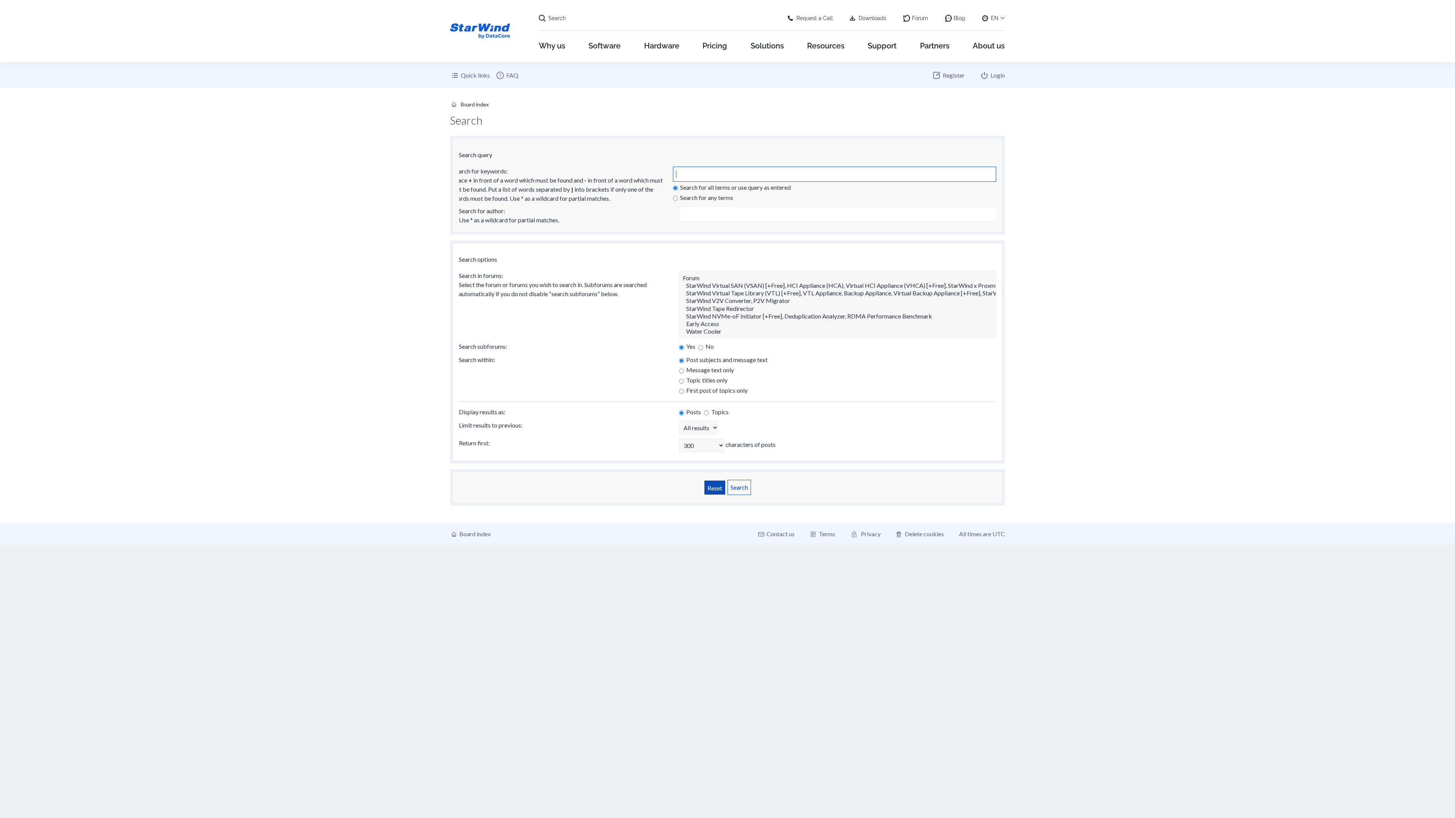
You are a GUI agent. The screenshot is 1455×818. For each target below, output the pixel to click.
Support (882, 45)
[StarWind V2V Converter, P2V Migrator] (837, 300)
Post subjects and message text (726, 359)
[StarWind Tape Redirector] (837, 308)
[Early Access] (837, 324)
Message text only (709, 369)
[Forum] (837, 278)
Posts (693, 411)
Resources (826, 45)
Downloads (872, 18)
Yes (690, 346)
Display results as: (482, 411)
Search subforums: (483, 346)
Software (604, 45)
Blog (959, 18)
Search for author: (482, 210)
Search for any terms (706, 197)
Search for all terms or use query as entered (735, 187)
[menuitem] (507, 75)
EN (994, 18)
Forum (920, 18)
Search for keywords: (480, 171)
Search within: (477, 359)
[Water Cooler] (837, 331)
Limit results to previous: (491, 425)
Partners (935, 45)
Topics (719, 411)
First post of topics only (716, 390)
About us (989, 45)
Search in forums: (481, 275)
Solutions (767, 45)
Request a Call (814, 18)
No (709, 346)
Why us (552, 45)
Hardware (661, 45)
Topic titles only (706, 380)
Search (557, 18)
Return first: (474, 442)
